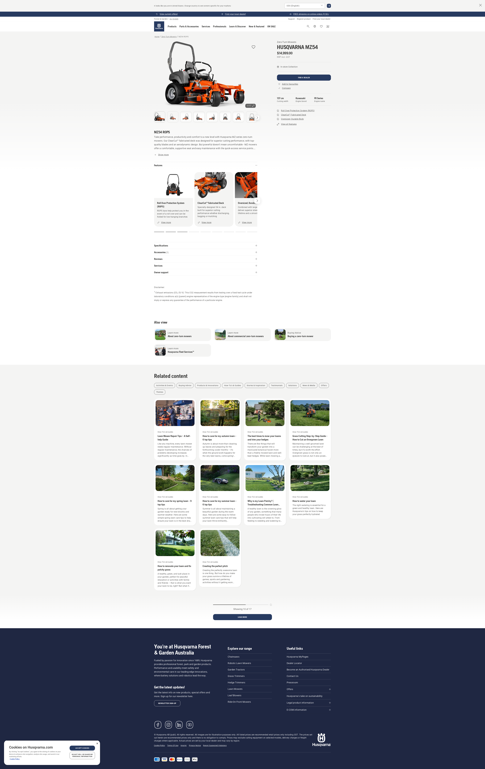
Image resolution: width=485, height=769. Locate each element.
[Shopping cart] (328, 26)
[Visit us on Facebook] (158, 725)
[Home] (159, 26)
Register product (304, 19)
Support (291, 19)
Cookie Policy (15, 759)
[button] (172, 26)
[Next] (257, 118)
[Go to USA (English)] (329, 6)
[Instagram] (168, 725)
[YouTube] (189, 725)
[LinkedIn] (179, 725)
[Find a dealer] (315, 26)
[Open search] (308, 26)
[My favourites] (321, 26)
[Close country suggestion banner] (480, 5)
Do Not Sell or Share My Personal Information (82, 755)
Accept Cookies (82, 748)
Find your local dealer (321, 19)
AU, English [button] (174, 19)
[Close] (97, 743)
